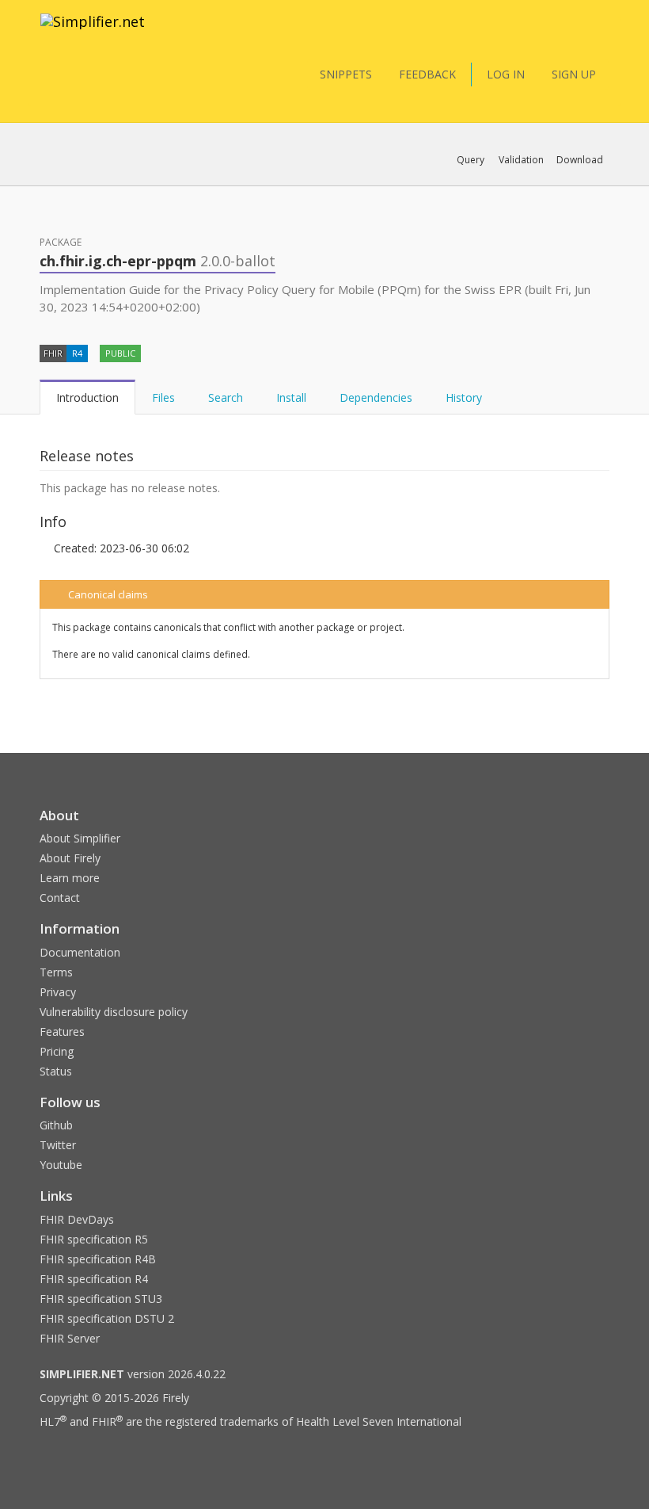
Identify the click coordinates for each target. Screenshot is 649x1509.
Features (62, 1031)
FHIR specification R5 (94, 1239)
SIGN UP (574, 74)
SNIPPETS (346, 74)
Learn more (70, 877)
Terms (56, 972)
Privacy (58, 991)
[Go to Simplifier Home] (92, 32)
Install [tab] (291, 397)
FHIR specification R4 (94, 1278)
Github (56, 1125)
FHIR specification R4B (98, 1258)
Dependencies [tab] (376, 397)
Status (56, 1071)
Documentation (80, 952)
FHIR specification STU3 (101, 1298)
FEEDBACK (427, 74)
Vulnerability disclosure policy (114, 1011)
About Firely (70, 857)
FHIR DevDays (77, 1219)
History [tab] (464, 397)
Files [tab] (163, 397)
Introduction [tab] (87, 397)
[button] (470, 160)
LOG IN (506, 74)
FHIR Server (70, 1338)
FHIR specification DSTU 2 (107, 1318)
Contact (60, 897)
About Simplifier (80, 838)
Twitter (58, 1144)
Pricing (57, 1051)
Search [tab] (225, 397)
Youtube (61, 1164)
